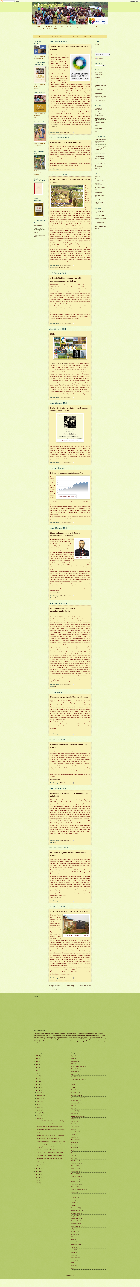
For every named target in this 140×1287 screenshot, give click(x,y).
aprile (38, 1116)
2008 (37, 1183)
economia (73, 1111)
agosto (39, 1104)
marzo (39, 1118)
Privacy (97, 44)
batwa (72, 1064)
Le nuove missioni (72, 37)
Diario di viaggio (75, 1095)
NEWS (73, 1200)
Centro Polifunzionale (77, 1079)
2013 (37, 1168)
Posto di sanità (75, 1208)
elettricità (73, 1113)
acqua (72, 1058)
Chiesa (56, 598)
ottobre (39, 1098)
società (73, 1250)
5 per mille (57, 268)
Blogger (73, 1275)
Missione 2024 (75, 1184)
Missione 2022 (75, 1182)
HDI (72, 1129)
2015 (37, 1087)
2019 (37, 1076)
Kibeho (73, 1147)
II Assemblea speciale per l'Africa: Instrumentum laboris (100, 123)
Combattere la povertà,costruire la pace (100, 129)
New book (74, 1197)
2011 (37, 1174)
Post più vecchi (85, 985)
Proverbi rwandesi (76, 1223)
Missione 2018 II (75, 1176)
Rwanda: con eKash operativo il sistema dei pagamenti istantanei (100, 165)
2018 (37, 1079)
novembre (39, 1095)
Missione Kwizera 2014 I (78, 1189)
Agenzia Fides (98, 176)
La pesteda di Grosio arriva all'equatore (100, 97)
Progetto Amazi (65, 268)
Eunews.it (54, 127)
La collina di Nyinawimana (98, 92)
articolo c (65, 291)
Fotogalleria (74, 1124)
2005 (79, 163)
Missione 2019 (75, 1179)
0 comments (67, 132)
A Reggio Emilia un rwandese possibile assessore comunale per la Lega (66, 279)
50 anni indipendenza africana (100, 227)
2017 (37, 1082)
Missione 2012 (75, 1163)
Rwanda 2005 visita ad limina (100, 212)
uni (55, 687)
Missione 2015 (75, 1168)
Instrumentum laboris (37, 231)
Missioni (73, 1192)
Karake (73, 1145)
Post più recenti (54, 985)
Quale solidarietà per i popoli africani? (100, 114)
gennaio (39, 1165)
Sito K (73, 1247)
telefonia (73, 1260)
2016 (37, 1084)
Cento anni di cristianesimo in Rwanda (99, 109)
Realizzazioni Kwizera (70, 980)
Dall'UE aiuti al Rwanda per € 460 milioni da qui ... (50, 1152)
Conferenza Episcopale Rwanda (100, 179)
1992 (57, 165)
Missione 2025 (75, 1187)
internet (73, 1134)
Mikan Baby (74, 1160)
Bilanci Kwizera (75, 1069)
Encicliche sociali (99, 215)
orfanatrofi (74, 1205)
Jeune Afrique (98, 192)
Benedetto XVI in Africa (78, 1066)
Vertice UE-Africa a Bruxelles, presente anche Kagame (51, 1121)
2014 (37, 1090)
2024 (37, 1061)
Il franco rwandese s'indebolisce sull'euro (67, 472)
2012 (37, 1171)
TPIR (72, 1263)
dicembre (39, 1093)
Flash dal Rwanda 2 (100, 153)
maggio (39, 1113)
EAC (72, 1108)
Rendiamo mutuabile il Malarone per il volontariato (100, 147)
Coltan (73, 1085)
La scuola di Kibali (100, 100)
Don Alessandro (75, 1103)
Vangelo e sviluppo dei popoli (100, 223)
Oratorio (73, 1202)
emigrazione (74, 1119)
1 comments (67, 323)
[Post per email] (73, 132)
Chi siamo (39, 37)
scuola (73, 1242)
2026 (37, 1056)
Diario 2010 (74, 1090)
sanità (72, 1239)
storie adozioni (75, 1258)
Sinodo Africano (75, 1244)
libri (72, 1155)
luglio (39, 1107)
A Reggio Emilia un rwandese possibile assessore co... (51, 1129)
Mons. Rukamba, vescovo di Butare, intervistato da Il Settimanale (65, 534)
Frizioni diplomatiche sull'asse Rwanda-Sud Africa (50, 1150)
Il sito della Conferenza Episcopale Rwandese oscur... (51, 1135)
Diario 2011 (74, 1092)
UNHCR (73, 1265)
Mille (52, 333)
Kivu (72, 1150)
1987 (62, 165)
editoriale (58, 897)
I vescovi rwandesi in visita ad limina (65, 142)
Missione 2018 (75, 1174)
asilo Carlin (74, 1061)
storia (72, 1255)
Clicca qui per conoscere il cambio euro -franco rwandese (100, 75)
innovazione (74, 1132)
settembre (40, 1101)
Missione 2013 (75, 1166)
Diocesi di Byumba (100, 187)
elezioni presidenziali (77, 1116)
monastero (74, 1195)
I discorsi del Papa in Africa (39, 236)
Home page (70, 985)
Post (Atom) (57, 990)
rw (72, 1237)
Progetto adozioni (76, 1210)
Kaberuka (73, 1142)
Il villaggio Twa (99, 89)
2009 (37, 1180)
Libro (72, 1158)
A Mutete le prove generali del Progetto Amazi (69, 911)
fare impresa (74, 1121)
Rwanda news (98, 199)
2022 (37, 1067)
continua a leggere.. (55, 592)
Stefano (73, 1252)
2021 (37, 1070)
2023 (37, 1064)
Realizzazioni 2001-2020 (54, 37)
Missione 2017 (75, 1171)
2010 (37, 1177)
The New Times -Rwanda (99, 203)
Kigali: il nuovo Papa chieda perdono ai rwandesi (100, 141)
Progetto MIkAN (75, 1218)
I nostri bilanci (86, 37)
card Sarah (74, 1074)
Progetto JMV (75, 1216)
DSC (72, 1105)
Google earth (74, 1126)
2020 (37, 1073)
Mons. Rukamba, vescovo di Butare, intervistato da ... (51, 1141)
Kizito (73, 1153)
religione (73, 1229)
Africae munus (38, 225)
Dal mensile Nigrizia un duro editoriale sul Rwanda (50, 1155)
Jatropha (73, 1137)
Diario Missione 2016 (77, 1098)
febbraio (39, 1162)
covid (72, 1087)
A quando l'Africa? (100, 118)
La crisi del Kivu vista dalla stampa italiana (99, 158)
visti (72, 1271)
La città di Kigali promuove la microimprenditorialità (62, 609)
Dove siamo (98, 47)
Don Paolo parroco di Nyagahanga (100, 86)
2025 (37, 1059)
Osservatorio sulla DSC (99, 196)
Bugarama (74, 1071)
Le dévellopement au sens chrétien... (100, 219)
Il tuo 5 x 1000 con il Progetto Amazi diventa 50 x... (50, 1127)
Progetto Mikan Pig (76, 1221)
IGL (96, 190)
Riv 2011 (73, 1234)
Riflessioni (74, 1231)
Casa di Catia (74, 1077)
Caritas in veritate (38, 228)
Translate (100, 58)
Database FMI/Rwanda (98, 184)
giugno (39, 1110)
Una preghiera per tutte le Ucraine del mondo (69, 697)
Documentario (75, 1100)
